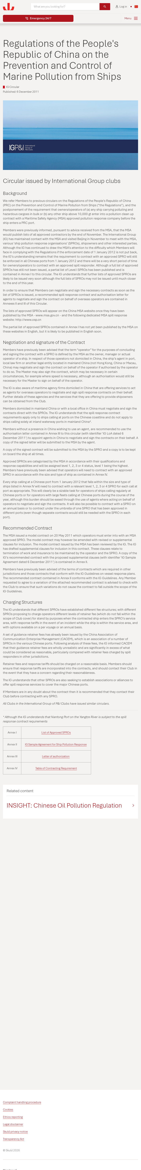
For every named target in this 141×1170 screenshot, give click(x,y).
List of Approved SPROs (56, 732)
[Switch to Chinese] (136, 6)
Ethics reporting (13, 1117)
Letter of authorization (56, 756)
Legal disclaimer (13, 1124)
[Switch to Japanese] (131, 6)
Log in (123, 6)
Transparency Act (13, 1139)
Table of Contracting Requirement (56, 768)
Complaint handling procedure (22, 1102)
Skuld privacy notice (15, 1131)
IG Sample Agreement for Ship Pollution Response (56, 744)
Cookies (8, 1109)
